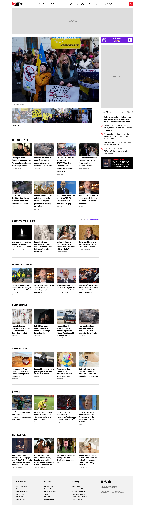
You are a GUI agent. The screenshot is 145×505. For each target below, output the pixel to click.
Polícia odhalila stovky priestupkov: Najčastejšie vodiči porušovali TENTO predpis (21, 288)
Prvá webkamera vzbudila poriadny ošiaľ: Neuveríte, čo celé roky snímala (44, 371)
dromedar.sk (15, 378)
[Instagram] (105, 482)
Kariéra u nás (20, 494)
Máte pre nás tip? (77, 499)
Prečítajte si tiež (23, 221)
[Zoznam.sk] (106, 492)
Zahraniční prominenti (18, 249)
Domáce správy (22, 264)
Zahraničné (20, 305)
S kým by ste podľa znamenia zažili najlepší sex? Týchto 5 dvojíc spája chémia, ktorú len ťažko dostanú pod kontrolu (22, 460)
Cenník (46, 494)
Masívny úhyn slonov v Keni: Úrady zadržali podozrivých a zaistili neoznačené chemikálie (88, 329)
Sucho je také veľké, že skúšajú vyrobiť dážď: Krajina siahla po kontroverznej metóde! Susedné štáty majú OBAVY (118, 119)
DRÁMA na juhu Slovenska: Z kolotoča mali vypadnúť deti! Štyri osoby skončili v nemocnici (118, 127)
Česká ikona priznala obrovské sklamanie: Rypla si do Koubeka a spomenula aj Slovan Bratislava (87, 417)
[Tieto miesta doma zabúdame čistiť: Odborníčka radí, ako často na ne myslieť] (66, 359)
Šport (16, 391)
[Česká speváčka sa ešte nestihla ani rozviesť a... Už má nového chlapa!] (89, 232)
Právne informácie (21, 486)
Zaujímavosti (20, 348)
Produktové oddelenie (78, 489)
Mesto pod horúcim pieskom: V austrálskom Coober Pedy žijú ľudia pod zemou (21, 372)
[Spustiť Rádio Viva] (117, 38)
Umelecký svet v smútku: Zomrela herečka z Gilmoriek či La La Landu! (21, 244)
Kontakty (75, 482)
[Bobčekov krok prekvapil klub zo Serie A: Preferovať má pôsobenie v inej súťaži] (22, 402)
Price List (47, 497)
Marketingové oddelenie (79, 497)
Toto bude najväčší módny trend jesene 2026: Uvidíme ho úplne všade (66, 457)
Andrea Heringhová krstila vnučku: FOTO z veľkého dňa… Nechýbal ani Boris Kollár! (66, 245)
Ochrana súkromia (21, 489)
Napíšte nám (19, 497)
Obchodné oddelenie (78, 491)
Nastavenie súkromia (22, 491)
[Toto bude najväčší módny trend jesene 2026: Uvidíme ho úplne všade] (66, 445)
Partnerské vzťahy (17, 467)
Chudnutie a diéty (83, 467)
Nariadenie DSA (20, 499)
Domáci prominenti (39, 254)
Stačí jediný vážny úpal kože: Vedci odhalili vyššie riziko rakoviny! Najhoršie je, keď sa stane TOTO (88, 374)
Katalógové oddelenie (78, 494)
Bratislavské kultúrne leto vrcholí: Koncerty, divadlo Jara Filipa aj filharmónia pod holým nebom (88, 288)
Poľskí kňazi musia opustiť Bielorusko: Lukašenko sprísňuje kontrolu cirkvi (42, 329)
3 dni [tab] (120, 112)
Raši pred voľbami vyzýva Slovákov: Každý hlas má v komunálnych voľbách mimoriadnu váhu (66, 288)
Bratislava (81, 294)
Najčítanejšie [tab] (109, 112)
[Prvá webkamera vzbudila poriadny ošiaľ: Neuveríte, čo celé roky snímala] (44, 359)
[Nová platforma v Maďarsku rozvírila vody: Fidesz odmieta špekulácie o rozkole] (22, 316)
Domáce (14, 294)
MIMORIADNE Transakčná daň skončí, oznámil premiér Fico (117, 143)
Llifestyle (19, 434)
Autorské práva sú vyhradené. (109, 488)
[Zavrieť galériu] (131, 4)
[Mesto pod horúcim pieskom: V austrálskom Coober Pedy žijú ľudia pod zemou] (22, 359)
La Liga (58, 422)
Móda (58, 462)
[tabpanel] (117, 135)
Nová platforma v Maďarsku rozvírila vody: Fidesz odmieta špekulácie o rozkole (21, 329)
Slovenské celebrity (39, 467)
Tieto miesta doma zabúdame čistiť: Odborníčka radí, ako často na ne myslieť (64, 372)
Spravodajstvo (76, 486)
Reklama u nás (48, 486)
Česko (80, 424)
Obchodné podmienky (50, 491)
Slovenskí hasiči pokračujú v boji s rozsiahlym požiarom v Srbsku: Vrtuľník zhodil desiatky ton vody (65, 331)
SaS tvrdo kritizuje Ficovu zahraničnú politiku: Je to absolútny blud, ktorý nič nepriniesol (44, 288)
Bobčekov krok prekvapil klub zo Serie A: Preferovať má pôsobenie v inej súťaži (21, 415)
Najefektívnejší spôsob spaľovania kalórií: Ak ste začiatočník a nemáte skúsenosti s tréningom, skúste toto (88, 460)
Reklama (47, 482)
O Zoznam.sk (21, 482)
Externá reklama (49, 489)
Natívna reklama (49, 499)
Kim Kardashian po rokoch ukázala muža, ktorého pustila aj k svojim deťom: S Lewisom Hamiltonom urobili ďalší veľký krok (44, 460)
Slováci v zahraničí (17, 422)
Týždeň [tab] (129, 112)
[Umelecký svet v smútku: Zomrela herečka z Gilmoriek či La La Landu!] (22, 232)
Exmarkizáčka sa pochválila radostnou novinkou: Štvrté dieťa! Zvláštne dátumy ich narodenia (43, 247)
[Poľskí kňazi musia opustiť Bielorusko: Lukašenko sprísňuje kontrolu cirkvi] (44, 316)
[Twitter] (109, 482)
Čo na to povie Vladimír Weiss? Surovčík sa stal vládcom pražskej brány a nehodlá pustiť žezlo (43, 415)
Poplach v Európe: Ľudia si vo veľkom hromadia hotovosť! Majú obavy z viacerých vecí (117, 136)
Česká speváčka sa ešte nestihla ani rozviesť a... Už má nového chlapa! (88, 244)
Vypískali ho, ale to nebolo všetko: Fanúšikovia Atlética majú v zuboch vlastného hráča (66, 415)
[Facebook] (102, 482)
